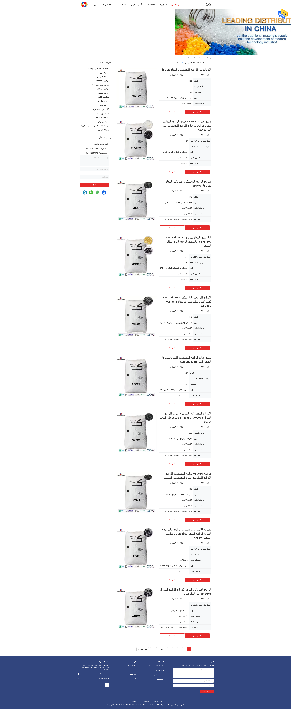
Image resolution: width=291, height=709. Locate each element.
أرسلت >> (207, 691)
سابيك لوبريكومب (102, 113)
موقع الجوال (146, 701)
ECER (168, 705)
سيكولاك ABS (103, 97)
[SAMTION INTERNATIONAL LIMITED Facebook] (107, 685)
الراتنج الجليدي (103, 101)
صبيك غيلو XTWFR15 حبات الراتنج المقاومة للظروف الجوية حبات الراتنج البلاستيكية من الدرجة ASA (186, 125)
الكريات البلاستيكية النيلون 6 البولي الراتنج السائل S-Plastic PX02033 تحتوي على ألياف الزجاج (185, 417)
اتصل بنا (134, 678)
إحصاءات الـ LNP (102, 117)
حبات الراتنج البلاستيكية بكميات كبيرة (95, 126)
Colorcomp (104, 105)
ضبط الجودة (133, 674)
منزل (212, 58)
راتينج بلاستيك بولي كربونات (98, 68)
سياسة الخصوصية (134, 701)
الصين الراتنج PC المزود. (177, 705)
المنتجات (205, 58)
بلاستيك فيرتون (103, 130)
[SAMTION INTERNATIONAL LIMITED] (84, 4)
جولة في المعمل (131, 670)
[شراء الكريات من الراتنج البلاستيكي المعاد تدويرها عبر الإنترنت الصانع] (136, 88)
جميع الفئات (160, 679)
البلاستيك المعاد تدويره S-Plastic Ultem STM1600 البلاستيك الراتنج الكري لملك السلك (188, 241)
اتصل (94, 185)
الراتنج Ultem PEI (102, 81)
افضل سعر (197, 112)
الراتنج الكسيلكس (102, 89)
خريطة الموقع (158, 701)
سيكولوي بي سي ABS (100, 85)
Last (153, 649)
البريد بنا (172, 112)
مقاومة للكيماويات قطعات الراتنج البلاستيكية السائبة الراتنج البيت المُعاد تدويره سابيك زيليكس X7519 (186, 533)
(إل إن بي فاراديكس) (101, 109)
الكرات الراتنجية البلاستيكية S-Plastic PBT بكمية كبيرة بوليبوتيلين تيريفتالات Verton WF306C (187, 301)
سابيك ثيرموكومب (102, 122)
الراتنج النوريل (104, 72)
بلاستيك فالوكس (103, 77)
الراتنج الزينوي (103, 93)
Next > (162, 649)
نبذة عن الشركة (132, 665)
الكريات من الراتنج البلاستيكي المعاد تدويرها (186, 69)
